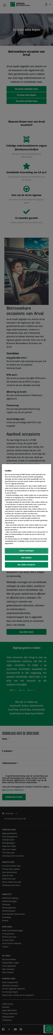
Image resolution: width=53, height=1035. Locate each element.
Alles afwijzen (26, 558)
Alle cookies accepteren (26, 565)
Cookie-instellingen (26, 551)
